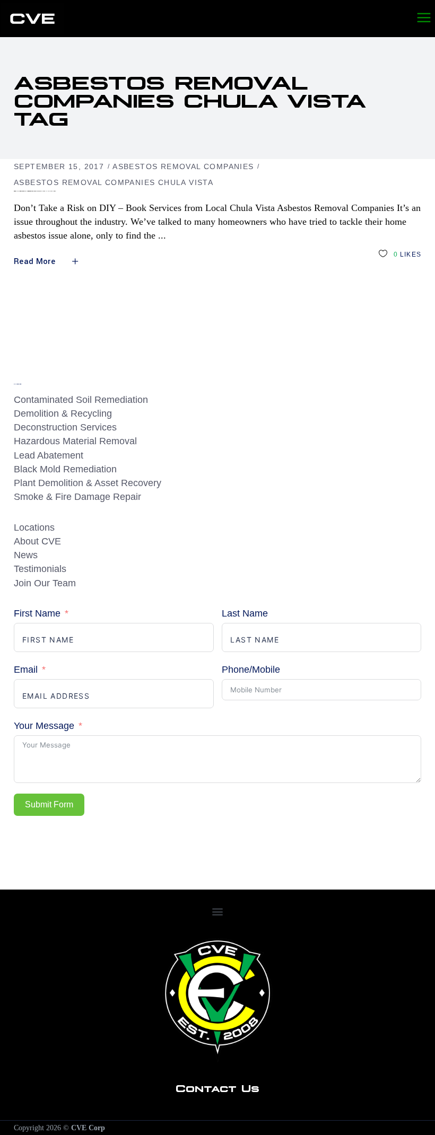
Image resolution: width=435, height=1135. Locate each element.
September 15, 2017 (59, 166)
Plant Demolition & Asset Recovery (87, 483)
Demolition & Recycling (63, 413)
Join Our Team (45, 583)
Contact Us (217, 1087)
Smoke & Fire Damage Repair (77, 496)
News (26, 555)
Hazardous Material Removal (75, 441)
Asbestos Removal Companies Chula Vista (113, 182)
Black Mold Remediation (65, 469)
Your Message (44, 725)
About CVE (37, 541)
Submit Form (49, 804)
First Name (37, 613)
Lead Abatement (48, 455)
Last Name (245, 613)
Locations (34, 527)
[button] (217, 911)
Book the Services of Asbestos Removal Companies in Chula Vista (35, 190)
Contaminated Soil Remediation (81, 399)
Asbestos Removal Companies (183, 166)
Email (26, 669)
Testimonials (40, 569)
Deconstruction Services (65, 427)
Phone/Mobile (251, 669)
